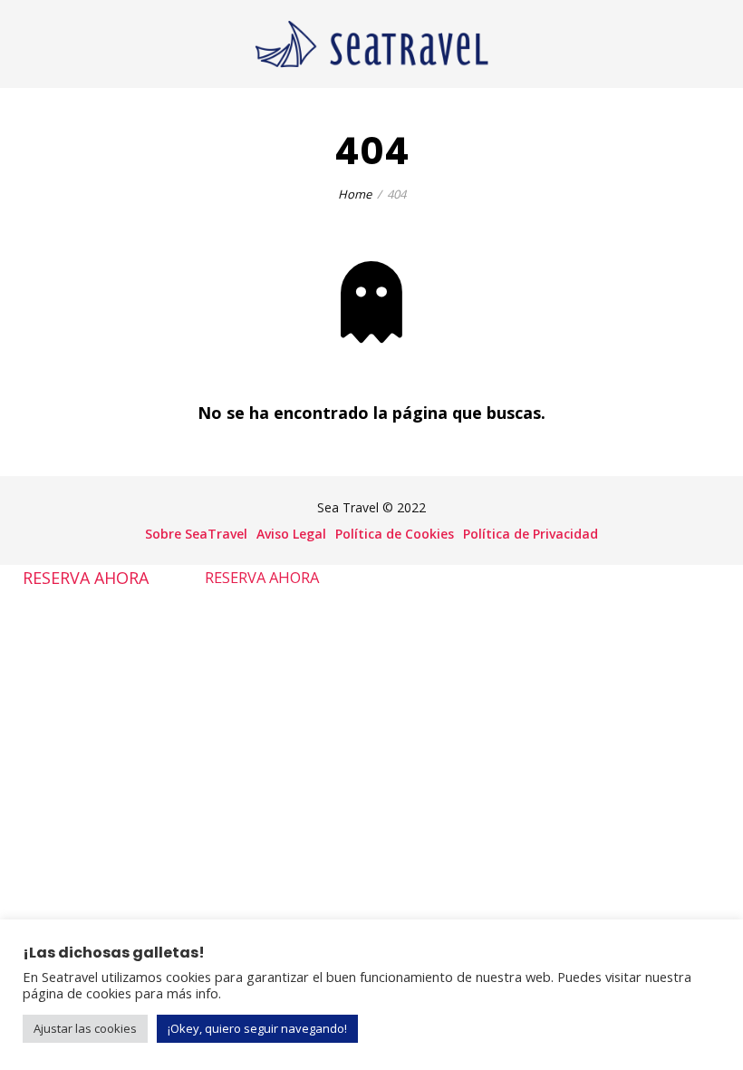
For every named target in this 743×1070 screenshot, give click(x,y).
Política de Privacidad (530, 533)
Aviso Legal (291, 533)
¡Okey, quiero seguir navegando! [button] (257, 1028)
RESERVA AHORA (86, 577)
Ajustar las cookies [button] (85, 1028)
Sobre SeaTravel (196, 533)
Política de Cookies (394, 533)
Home (355, 194)
